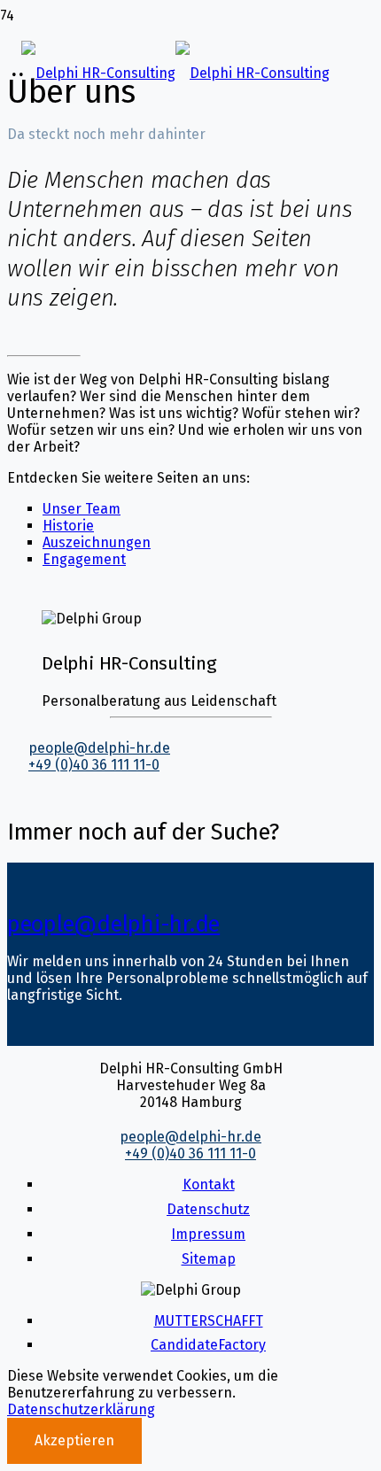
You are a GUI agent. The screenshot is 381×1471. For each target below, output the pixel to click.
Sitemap (209, 1258)
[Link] (175, 73)
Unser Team (82, 508)
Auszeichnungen (97, 542)
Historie (68, 525)
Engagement (84, 559)
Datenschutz (208, 1209)
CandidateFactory (208, 1344)
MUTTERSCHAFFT (208, 1320)
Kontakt (209, 1184)
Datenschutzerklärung (81, 1409)
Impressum (208, 1234)
